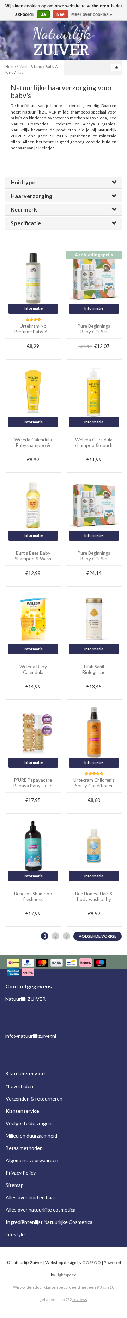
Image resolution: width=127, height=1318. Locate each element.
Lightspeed (66, 1274)
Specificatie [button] (26, 223)
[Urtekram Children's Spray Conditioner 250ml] (94, 732)
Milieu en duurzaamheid (31, 1136)
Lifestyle (15, 1234)
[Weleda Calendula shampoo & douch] (94, 391)
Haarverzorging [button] (31, 195)
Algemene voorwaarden (32, 1160)
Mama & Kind (30, 66)
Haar (21, 72)
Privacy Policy (21, 1173)
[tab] (63, 182)
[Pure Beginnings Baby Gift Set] (94, 278)
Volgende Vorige (97, 936)
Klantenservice (22, 1111)
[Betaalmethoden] (63, 968)
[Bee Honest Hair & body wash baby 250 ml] (94, 845)
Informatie (33, 308)
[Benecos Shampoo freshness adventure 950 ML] (33, 845)
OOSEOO (91, 1262)
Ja (43, 14)
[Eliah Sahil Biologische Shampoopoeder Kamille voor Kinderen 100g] (94, 618)
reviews (79, 1299)
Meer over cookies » (91, 14)
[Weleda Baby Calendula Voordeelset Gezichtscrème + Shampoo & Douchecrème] (33, 618)
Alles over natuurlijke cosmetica (40, 1210)
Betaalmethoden (24, 1148)
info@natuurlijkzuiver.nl (30, 1036)
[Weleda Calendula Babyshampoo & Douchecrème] (33, 391)
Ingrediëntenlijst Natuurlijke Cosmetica (49, 1222)
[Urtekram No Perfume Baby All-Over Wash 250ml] (33, 278)
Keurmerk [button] (24, 209)
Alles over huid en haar (30, 1197)
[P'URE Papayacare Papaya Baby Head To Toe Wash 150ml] (33, 732)
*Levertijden (19, 1086)
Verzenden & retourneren (34, 1099)
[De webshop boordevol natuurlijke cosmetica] (63, 38)
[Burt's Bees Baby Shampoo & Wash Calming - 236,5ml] (33, 505)
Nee (60, 14)
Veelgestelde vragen (29, 1123)
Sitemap (15, 1185)
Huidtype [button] (23, 182)
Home (10, 66)
